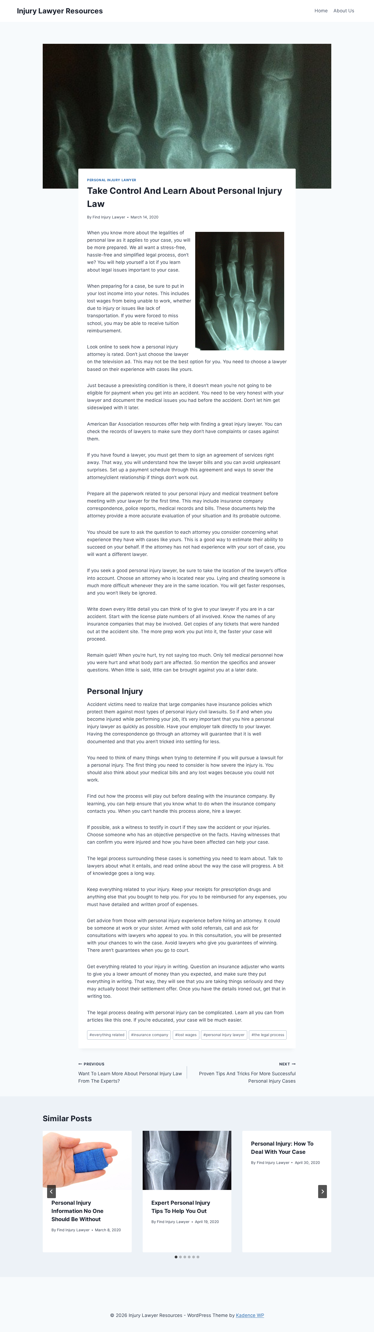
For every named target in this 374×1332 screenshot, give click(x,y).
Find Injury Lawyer (109, 217)
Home (321, 10)
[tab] (176, 1257)
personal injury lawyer (223, 1035)
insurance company (149, 1035)
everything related (107, 1035)
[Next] (322, 1191)
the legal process (268, 1035)
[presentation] (87, 1160)
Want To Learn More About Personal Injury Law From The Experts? (130, 1073)
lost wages (186, 1035)
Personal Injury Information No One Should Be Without (77, 1211)
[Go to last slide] (51, 1191)
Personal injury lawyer (111, 180)
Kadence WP (250, 1315)
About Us (343, 10)
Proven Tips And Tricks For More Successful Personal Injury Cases (247, 1073)
